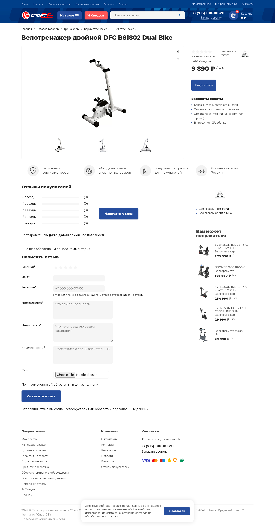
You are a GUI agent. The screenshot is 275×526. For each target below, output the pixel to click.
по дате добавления (62, 235)
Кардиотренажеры (96, 29)
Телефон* (29, 287)
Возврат (109, 4)
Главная (27, 29)
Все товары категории (214, 208)
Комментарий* (33, 348)
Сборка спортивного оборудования (46, 472)
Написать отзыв (119, 213)
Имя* (26, 277)
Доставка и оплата (59, 4)
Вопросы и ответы (34, 484)
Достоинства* (32, 303)
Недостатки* (31, 325)
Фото (25, 370)
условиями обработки (94, 409)
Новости (107, 456)
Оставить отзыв (41, 396)
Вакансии (107, 461)
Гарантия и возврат (35, 456)
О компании (109, 439)
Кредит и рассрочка (87, 4)
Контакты (38, 4)
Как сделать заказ (34, 444)
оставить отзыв (203, 56)
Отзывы (123, 4)
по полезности (93, 235)
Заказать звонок (211, 17)
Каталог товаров (48, 29)
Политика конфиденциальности (43, 519)
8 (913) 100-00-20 (208, 13)
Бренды (27, 495)
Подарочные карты (35, 461)
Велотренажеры (125, 29)
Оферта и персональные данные (44, 478)
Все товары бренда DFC (215, 213)
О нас (25, 4)
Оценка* (28, 267)
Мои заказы (29, 439)
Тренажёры (71, 29)
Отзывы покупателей (115, 467)
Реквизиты (108, 450)
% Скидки (28, 489)
